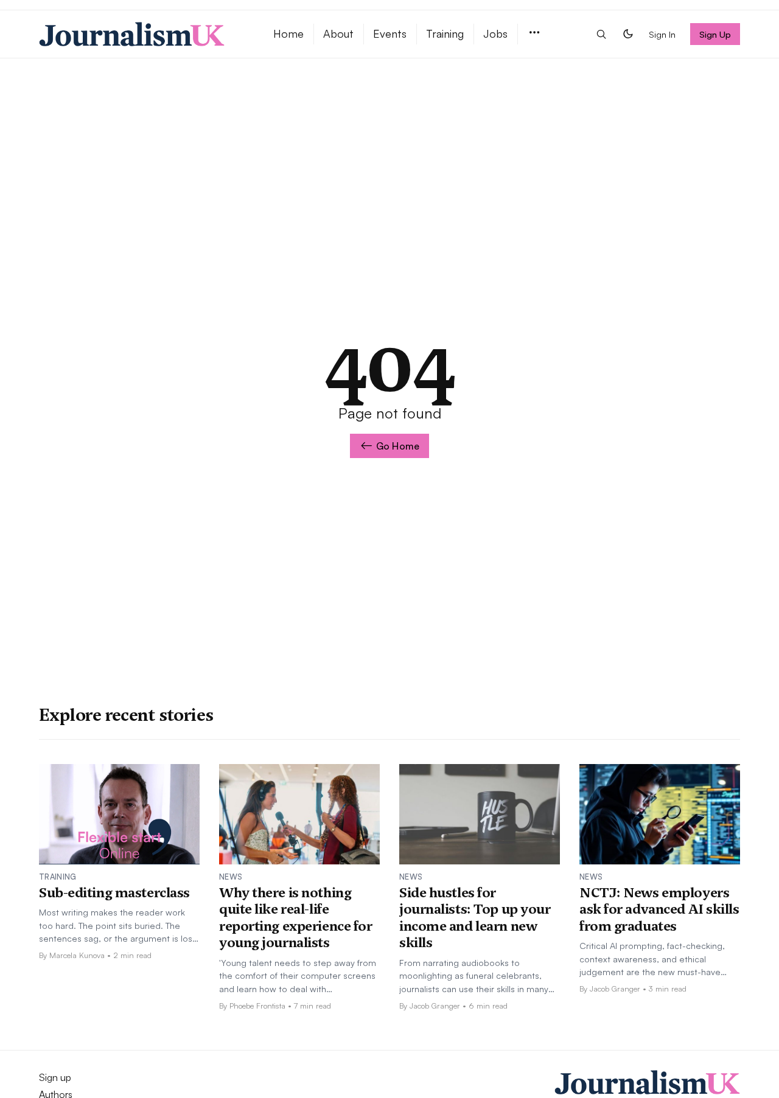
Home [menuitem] (288, 33)
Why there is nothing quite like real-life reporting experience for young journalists (295, 917)
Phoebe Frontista (257, 1005)
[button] (534, 33)
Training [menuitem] (445, 33)
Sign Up (715, 34)
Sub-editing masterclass (114, 892)
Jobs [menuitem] (495, 33)
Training (58, 876)
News (230, 876)
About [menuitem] (338, 33)
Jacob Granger (435, 1005)
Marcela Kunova (77, 955)
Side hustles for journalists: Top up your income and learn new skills (474, 917)
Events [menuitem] (390, 33)
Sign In (662, 34)
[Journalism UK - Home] (141, 34)
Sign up (55, 1077)
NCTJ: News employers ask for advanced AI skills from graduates (659, 909)
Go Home (397, 446)
